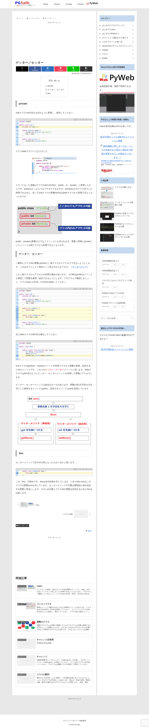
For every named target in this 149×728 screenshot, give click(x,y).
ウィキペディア (79, 267)
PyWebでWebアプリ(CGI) (113, 293)
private (50, 86)
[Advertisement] (54, 40)
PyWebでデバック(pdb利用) (113, 303)
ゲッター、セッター (56, 89)
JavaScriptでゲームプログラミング (116, 46)
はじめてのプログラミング (113, 25)
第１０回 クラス (23, 525)
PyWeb (105, 50)
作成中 (105, 58)
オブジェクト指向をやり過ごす (115, 38)
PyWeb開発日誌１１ (110, 271)
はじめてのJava (108, 29)
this (49, 93)
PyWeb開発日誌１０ (110, 261)
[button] (86, 69)
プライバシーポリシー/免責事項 (74, 721)
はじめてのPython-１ (111, 33)
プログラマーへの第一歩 (112, 42)
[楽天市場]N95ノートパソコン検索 (117, 349)
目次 (51, 80)
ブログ (105, 54)
